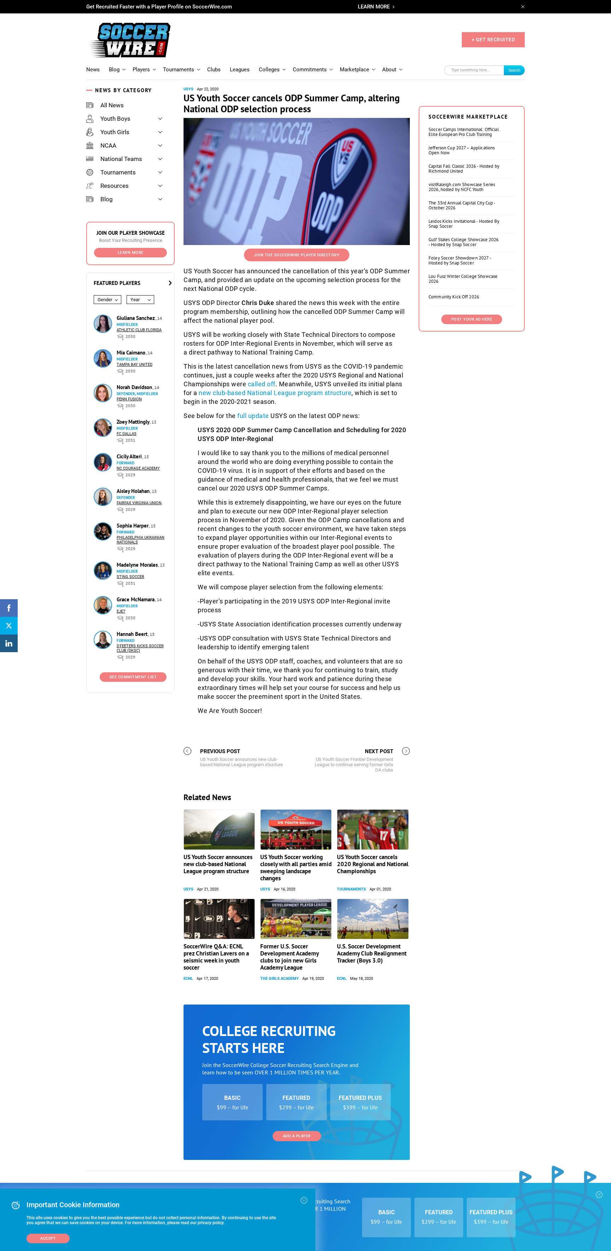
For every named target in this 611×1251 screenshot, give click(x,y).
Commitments (310, 69)
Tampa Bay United (134, 364)
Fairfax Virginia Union (139, 503)
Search (514, 70)
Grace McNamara (136, 599)
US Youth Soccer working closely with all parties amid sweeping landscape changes (296, 867)
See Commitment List (133, 677)
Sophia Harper (133, 525)
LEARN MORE (374, 7)
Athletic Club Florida (139, 330)
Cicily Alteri (130, 456)
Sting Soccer (130, 576)
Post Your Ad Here (472, 319)
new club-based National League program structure (275, 393)
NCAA (108, 145)
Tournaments (178, 69)
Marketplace (354, 69)
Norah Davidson (135, 387)
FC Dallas (126, 433)
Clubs (214, 69)
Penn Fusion (129, 399)
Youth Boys (115, 118)
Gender (105, 299)
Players (141, 69)
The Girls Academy (279, 978)
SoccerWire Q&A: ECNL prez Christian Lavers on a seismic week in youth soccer (216, 956)
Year (135, 299)
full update (253, 415)
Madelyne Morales (138, 564)
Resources (114, 185)
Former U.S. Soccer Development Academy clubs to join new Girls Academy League (289, 956)
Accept (48, 1238)
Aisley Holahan (134, 491)
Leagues (240, 69)
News (93, 69)
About (389, 69)
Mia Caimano (132, 352)
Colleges (269, 69)
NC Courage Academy (138, 468)
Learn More (131, 252)
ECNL (188, 978)
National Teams (121, 158)
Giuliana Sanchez (136, 318)
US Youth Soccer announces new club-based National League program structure (218, 864)
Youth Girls (114, 132)
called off (261, 384)
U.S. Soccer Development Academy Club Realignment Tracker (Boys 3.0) (372, 953)
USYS (188, 89)
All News (112, 105)
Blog (114, 69)
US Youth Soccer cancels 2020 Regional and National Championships (372, 864)
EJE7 (121, 611)
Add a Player (297, 1136)
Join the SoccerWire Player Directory (296, 255)
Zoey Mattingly (134, 421)
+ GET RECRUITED (493, 39)
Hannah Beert (133, 634)
